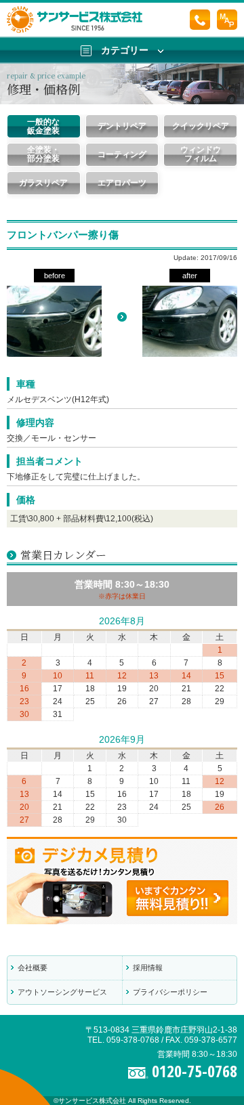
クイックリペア (200, 126)
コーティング (122, 154)
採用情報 (148, 967)
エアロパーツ (122, 183)
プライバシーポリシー (170, 992)
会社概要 (32, 967)
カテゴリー (125, 50)
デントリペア (122, 126)
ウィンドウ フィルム (200, 154)
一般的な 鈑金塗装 (43, 126)
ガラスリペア (43, 183)
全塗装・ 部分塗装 (43, 154)
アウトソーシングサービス (62, 992)
